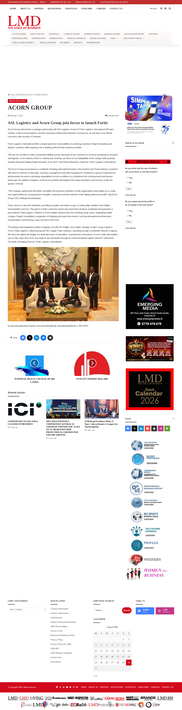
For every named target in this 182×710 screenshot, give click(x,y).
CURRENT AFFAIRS (72, 34)
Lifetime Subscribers (59, 613)
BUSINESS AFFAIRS (112, 34)
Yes (131, 178)
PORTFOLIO (71, 9)
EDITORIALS (54, 34)
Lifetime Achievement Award (63, 622)
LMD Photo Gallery (59, 626)
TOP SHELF (153, 34)
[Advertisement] (91, 69)
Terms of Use (56, 631)
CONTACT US (116, 9)
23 (129, 657)
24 (96, 663)
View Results (130, 195)
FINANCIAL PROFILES (76, 38)
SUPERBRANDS (93, 43)
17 (96, 657)
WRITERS (39, 9)
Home (12, 95)
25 (101, 663)
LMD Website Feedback (61, 653)
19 (107, 657)
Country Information (59, 609)
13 (112, 651)
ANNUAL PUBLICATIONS (22, 43)
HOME (13, 9)
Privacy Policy (56, 640)
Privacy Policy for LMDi (60, 644)
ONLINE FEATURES (98, 38)
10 (96, 651)
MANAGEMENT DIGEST (134, 34)
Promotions (55, 662)
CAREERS (101, 9)
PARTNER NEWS (38, 38)
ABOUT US (25, 9)
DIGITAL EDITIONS (48, 43)
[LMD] (24, 22)
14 (118, 651)
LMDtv (113, 38)
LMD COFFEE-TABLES (132, 38)
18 (101, 657)
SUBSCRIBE (86, 9)
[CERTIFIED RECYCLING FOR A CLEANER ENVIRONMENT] (25, 409)
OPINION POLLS (56, 38)
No (130, 182)
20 (112, 657)
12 (107, 651)
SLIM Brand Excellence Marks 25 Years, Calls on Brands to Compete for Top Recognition (101, 424)
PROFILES (78, 43)
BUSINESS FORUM (92, 34)
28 (118, 663)
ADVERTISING (54, 9)
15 (123, 651)
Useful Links (55, 657)
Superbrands (56, 618)
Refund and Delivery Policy (62, 635)
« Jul (95, 676)
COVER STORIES (19, 34)
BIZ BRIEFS (65, 43)
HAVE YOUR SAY (37, 34)
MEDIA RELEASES (19, 38)
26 (107, 663)
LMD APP (54, 649)
